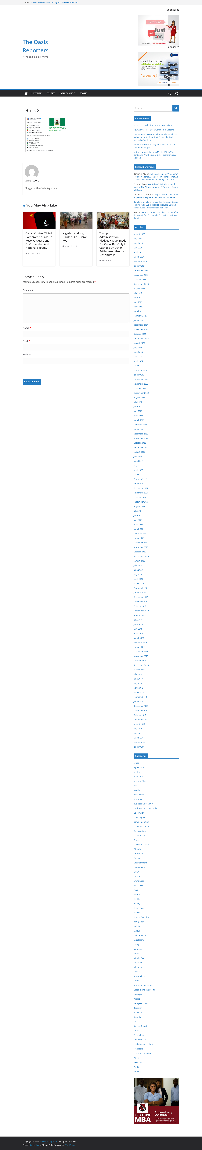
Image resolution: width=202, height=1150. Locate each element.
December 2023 (141, 379)
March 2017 (139, 737)
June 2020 (138, 570)
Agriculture (139, 767)
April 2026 (138, 252)
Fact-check (138, 885)
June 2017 (138, 733)
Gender (137, 894)
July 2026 (138, 238)
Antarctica (138, 776)
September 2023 (141, 393)
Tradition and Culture (143, 1044)
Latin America (140, 935)
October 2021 (140, 497)
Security (137, 1017)
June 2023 (138, 406)
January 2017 (140, 746)
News (136, 980)
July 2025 (138, 293)
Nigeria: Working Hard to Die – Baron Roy (75, 237)
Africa (136, 763)
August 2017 (139, 724)
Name (27, 327)
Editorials (36, 93)
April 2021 (138, 524)
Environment (139, 867)
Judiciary (138, 926)
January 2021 (140, 538)
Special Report (140, 1026)
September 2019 (141, 610)
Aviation (137, 790)
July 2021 (138, 511)
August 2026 (139, 234)
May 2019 (138, 629)
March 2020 (139, 583)
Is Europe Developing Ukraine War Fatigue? (153, 125)
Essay (136, 871)
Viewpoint (138, 1062)
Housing (137, 912)
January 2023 (140, 429)
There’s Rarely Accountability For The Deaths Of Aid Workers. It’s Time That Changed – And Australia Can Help (155, 137)
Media (136, 953)
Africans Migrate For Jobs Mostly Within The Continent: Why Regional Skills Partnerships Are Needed (156, 155)
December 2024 (141, 325)
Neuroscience (140, 976)
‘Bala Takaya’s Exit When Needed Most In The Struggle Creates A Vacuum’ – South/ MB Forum (156, 187)
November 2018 (141, 656)
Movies (137, 971)
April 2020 (138, 579)
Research (138, 1008)
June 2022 (138, 461)
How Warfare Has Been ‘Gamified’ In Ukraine (51, 2)
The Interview (140, 1039)
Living (136, 944)
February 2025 (140, 315)
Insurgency (139, 921)
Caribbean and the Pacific (145, 808)
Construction (139, 835)
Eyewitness (139, 881)
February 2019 (140, 642)
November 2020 (141, 547)
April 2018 (138, 688)
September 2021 (141, 501)
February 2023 (140, 424)
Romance (138, 1012)
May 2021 (138, 520)
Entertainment (67, 93)
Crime (136, 840)
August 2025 (139, 288)
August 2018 (139, 669)
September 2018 (141, 665)
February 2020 (140, 588)
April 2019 (138, 633)
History (137, 903)
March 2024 (139, 365)
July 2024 (138, 347)
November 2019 (141, 601)
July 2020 (138, 565)
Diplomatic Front (141, 844)
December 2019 (141, 597)
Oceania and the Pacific (144, 989)
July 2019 (138, 619)
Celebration (139, 812)
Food (136, 890)
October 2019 (140, 606)
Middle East (139, 958)
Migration (138, 962)
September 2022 (141, 447)
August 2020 (139, 560)
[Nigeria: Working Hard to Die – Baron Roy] (76, 213)
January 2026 (140, 266)
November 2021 (141, 492)
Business (138, 799)
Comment (29, 290)
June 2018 (138, 678)
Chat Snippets (140, 817)
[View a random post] (176, 93)
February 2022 (140, 479)
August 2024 (139, 343)
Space (136, 1021)
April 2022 (138, 470)
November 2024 (141, 329)
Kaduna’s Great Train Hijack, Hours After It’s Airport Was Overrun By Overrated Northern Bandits (156, 215)
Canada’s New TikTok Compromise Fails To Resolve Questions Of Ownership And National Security (38, 241)
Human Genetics (141, 917)
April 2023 (138, 415)
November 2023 (141, 384)
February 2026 (140, 261)
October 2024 (140, 334)
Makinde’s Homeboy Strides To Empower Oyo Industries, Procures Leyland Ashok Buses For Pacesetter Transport (156, 205)
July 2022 (138, 456)
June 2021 (138, 515)
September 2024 (141, 338)
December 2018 (141, 651)
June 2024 (138, 352)
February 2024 (140, 370)
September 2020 (141, 556)
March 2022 (139, 474)
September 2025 (141, 284)
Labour (137, 930)
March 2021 (139, 529)
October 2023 (140, 388)
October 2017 (140, 715)
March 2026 (139, 256)
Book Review (139, 794)
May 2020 (138, 574)
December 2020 (141, 542)
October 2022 (140, 442)
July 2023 (138, 402)
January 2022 (140, 483)
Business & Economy (143, 803)
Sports (83, 93)
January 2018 (140, 701)
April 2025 (138, 306)
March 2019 (139, 638)
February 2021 (140, 533)
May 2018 (138, 683)
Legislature (139, 940)
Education (138, 853)
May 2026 (138, 247)
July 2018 (138, 674)
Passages (138, 994)
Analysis (137, 772)
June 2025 (138, 297)
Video (136, 1058)
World (136, 1067)
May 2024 (138, 356)
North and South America (145, 985)
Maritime (138, 949)
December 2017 (141, 706)
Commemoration (141, 822)
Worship (137, 1071)
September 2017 (141, 719)
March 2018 (139, 692)
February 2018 (140, 697)
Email (26, 341)
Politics (51, 93)
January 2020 (140, 592)
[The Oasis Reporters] (26, 93)
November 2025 (141, 275)
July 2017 (138, 728)
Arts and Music (140, 781)
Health (137, 899)
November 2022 (141, 438)
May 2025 (138, 302)
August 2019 (139, 615)
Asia (135, 785)
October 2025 (140, 279)
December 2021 (141, 488)
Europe (137, 876)
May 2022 (138, 465)
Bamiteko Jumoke (141, 202)
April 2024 (138, 361)
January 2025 (140, 320)
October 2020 (140, 551)
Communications (141, 826)
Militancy (138, 967)
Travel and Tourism (142, 1053)
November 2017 (141, 710)
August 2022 (139, 452)
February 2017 (140, 742)
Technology (139, 1035)
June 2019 (138, 624)
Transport (138, 1048)
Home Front (139, 908)
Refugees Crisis (141, 1003)
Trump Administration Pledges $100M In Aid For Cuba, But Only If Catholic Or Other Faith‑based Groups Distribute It (112, 244)
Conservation (140, 831)
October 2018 (140, 660)
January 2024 (140, 374)
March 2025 (139, 311)
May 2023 (138, 411)
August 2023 (139, 397)
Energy (137, 858)
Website (27, 354)
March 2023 (139, 420)
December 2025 (141, 270)
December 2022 (141, 433)
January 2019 (140, 647)
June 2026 (138, 243)
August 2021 (139, 506)
